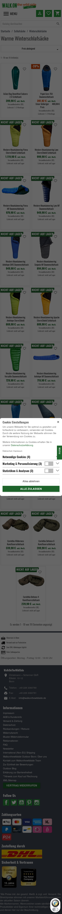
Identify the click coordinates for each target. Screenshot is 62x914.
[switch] (55, 909)
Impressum (18, 451)
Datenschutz (7, 451)
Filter (59, 451)
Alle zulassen (31, 489)
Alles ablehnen (31, 481)
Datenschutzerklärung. (22, 445)
